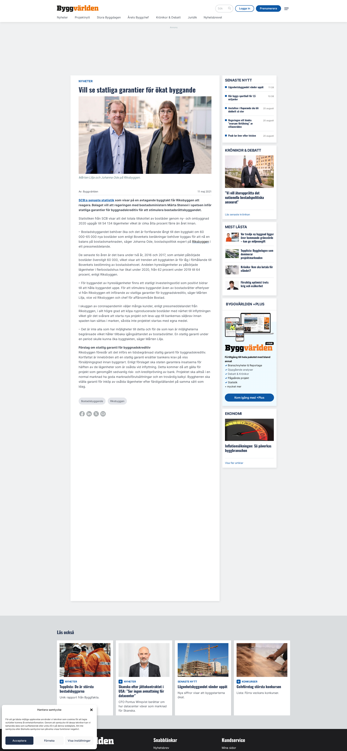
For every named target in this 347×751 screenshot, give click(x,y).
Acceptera (19, 740)
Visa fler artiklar (234, 462)
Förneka (49, 740)
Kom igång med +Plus (249, 397)
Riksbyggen (117, 401)
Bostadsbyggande (92, 401)
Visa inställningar (79, 740)
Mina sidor (229, 748)
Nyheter (62, 17)
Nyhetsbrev (161, 748)
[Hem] (77, 8)
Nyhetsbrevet (213, 17)
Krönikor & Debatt (168, 17)
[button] (91, 710)
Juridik (192, 17)
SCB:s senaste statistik (96, 200)
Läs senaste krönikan (237, 214)
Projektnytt (82, 17)
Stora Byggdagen (109, 17)
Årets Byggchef (138, 17)
